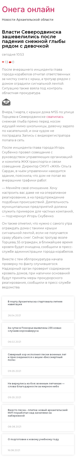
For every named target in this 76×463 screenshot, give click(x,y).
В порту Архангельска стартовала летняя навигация (35, 303)
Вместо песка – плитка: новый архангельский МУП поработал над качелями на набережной (38, 413)
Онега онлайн (28, 9)
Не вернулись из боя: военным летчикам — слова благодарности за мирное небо (36, 385)
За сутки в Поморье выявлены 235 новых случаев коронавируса (34, 329)
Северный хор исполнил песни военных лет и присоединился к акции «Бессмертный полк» (37, 357)
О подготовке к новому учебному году (33, 439)
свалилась (55, 117)
